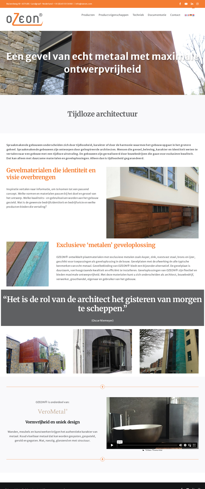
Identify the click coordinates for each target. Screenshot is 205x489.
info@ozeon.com (83, 4)
